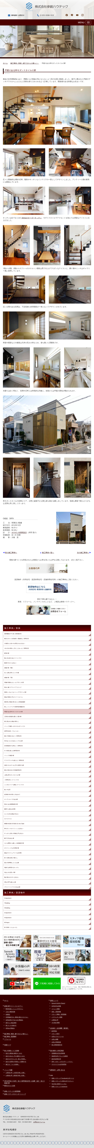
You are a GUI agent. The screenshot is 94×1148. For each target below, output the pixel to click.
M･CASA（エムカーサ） (11, 927)
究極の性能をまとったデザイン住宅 (14, 682)
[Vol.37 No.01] (47, 115)
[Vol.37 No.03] (70, 162)
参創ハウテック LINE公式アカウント (63, 1081)
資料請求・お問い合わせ (57, 1070)
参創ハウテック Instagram (59, 1086)
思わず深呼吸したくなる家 (11, 862)
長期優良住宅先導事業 (58, 1053)
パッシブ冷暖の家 (9, 755)
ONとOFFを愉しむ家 (10, 882)
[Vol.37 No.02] (24, 162)
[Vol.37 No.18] (47, 478)
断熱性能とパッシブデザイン (14, 1009)
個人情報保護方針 (57, 1045)
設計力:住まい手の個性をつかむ (15, 1056)
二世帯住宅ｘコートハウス (11, 780)
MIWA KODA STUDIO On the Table (14, 823)
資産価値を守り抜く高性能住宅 (12, 634)
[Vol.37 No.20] (71, 528)
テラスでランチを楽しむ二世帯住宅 (14, 760)
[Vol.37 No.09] (24, 290)
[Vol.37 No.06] (16, 245)
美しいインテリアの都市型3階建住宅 (14, 707)
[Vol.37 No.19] (77, 478)
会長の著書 (55, 1039)
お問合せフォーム (39, 1122)
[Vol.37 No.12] (70, 325)
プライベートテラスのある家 (12, 887)
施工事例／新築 (12, 628)
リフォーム (7, 1039)
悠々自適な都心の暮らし (11, 858)
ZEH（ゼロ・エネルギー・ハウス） (62, 1061)
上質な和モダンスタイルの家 (12, 775)
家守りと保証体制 (11, 1023)
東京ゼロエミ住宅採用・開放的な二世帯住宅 (16, 638)
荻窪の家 (6, 653)
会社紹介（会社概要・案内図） (59, 1028)
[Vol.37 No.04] (24, 201)
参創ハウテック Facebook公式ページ (63, 1078)
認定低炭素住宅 (56, 1059)
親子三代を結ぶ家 (9, 838)
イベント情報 (56, 1009)
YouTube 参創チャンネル (59, 1084)
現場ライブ (7, 1045)
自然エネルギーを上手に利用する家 (14, 765)
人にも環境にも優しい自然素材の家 (14, 843)
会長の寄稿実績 (56, 1042)
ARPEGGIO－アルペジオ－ (12, 731)
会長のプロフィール (58, 1036)
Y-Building (7, 903)
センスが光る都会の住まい (11, 814)
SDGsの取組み (10, 1028)
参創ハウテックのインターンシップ (15, 1094)
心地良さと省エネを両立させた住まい (14, 643)
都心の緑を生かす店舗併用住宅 (12, 770)
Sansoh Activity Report (58, 1003)
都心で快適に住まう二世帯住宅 (12, 736)
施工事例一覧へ (48, 552)
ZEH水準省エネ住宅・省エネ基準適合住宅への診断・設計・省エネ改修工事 (24, 1082)
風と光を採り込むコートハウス (12, 658)
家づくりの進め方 (11, 1025)
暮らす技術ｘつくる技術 (11, 1050)
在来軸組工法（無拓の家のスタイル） (17, 1017)
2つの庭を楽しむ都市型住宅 (12, 750)
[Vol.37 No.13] (16, 367)
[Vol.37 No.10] (70, 290)
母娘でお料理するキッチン (11, 867)
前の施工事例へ (11, 552)
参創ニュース (54, 1000)
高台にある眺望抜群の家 (11, 804)
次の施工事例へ (83, 552)
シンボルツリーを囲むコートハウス (14, 785)
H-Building (7, 908)
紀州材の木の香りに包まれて (12, 794)
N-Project (6, 922)
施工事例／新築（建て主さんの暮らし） (24, 63)
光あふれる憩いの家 (9, 872)
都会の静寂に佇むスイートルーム (13, 697)
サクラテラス (8, 819)
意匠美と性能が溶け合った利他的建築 (14, 702)
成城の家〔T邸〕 (9, 677)
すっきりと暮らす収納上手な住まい (14, 833)
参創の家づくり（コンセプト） (13, 1006)
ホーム (5, 63)
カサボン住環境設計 (19, 532)
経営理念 (54, 1031)
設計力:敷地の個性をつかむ (14, 1053)
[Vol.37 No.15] (77, 367)
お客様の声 (55, 1020)
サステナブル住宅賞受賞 (59, 1064)
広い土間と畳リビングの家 (11, 672)
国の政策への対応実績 (57, 1050)
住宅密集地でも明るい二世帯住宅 (13, 746)
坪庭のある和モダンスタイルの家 (13, 711)
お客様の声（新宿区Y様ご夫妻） (15, 1075)
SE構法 (8, 1014)
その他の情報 (56, 1022)
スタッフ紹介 (56, 1034)
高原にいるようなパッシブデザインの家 (15, 692)
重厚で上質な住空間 (9, 809)
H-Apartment (7, 917)
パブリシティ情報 (57, 1017)
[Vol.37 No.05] (70, 201)
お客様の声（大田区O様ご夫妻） (16, 1072)
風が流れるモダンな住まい (11, 877)
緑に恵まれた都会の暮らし (11, 721)
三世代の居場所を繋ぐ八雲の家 (12, 716)
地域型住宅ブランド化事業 (60, 1056)
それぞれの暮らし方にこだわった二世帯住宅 (16, 648)
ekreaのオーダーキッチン (32, 217)
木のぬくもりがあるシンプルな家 (13, 741)
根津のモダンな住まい (10, 663)
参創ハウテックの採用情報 (12, 1091)
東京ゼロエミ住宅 (9, 1086)
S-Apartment (7, 898)
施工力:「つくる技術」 (12, 1064)
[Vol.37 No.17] (16, 478)
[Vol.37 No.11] (24, 325)
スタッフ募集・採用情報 (59, 1014)
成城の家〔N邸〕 (9, 668)
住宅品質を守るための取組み (14, 1020)
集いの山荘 (7, 789)
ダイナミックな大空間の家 (11, 848)
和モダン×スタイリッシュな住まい (13, 828)
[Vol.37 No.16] (47, 424)
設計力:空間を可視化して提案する (16, 1061)
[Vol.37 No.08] (77, 245)
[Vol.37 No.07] (47, 245)
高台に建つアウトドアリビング (12, 687)
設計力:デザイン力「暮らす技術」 (16, 1059)
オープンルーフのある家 (11, 799)
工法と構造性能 (10, 1011)
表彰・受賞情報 (56, 1011)
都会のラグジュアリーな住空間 (12, 853)
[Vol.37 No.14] (47, 367)
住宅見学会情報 (56, 1006)
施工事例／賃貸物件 (14, 892)
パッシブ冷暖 (8, 1070)
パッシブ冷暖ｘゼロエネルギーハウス (14, 726)
